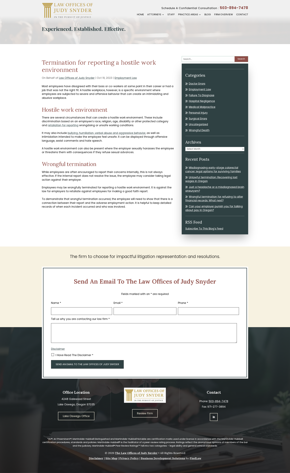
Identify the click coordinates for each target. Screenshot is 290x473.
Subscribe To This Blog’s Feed (204, 228)
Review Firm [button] (145, 413)
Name (56, 303)
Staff (171, 14)
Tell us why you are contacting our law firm (80, 319)
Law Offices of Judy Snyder (77, 78)
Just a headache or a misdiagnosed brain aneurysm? (214, 189)
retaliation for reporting (63, 125)
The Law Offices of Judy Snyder (136, 453)
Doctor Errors (197, 83)
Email (118, 303)
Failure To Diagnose (201, 95)
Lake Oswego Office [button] (76, 416)
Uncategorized (198, 124)
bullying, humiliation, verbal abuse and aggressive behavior (106, 133)
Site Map (111, 458)
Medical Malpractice (202, 107)
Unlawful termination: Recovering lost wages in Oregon (211, 179)
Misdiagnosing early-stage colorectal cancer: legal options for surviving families (213, 169)
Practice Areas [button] (188, 14)
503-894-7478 (234, 7)
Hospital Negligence (202, 101)
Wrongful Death (199, 130)
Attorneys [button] (154, 14)
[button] (287, 451)
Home (140, 14)
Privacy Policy (129, 458)
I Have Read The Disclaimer (74, 355)
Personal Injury (198, 113)
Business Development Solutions (163, 458)
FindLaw (195, 458)
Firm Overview (223, 14)
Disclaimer (58, 349)
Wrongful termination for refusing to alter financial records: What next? (214, 198)
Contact (242, 14)
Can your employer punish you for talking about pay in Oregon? (214, 208)
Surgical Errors (198, 118)
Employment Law (126, 78)
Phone (183, 303)
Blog (207, 14)
